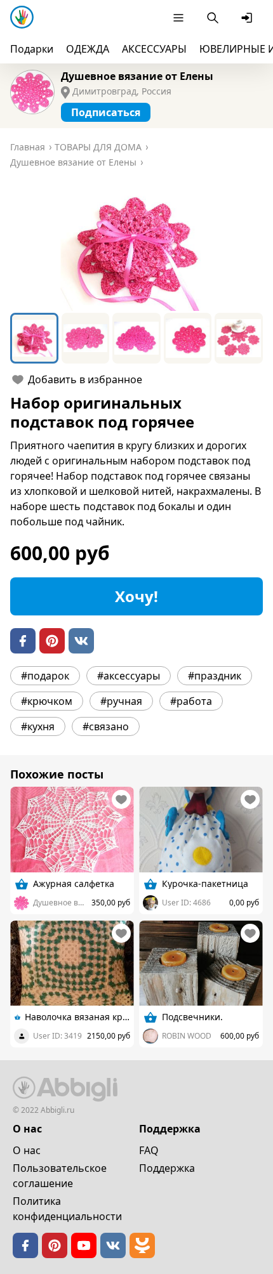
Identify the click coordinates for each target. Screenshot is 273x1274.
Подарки (31, 49)
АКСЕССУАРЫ (154, 49)
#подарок (45, 676)
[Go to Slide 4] (188, 338)
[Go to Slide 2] (86, 338)
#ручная (121, 701)
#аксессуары (128, 676)
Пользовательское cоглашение (60, 1175)
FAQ (149, 1150)
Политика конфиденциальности (67, 1208)
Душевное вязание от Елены (137, 76)
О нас (27, 1150)
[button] (136, 247)
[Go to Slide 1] (34, 338)
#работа (191, 701)
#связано (106, 726)
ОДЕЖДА (87, 49)
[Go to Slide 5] (239, 338)
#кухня (38, 726)
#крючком (46, 701)
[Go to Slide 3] (136, 338)
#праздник (214, 676)
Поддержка (167, 1168)
